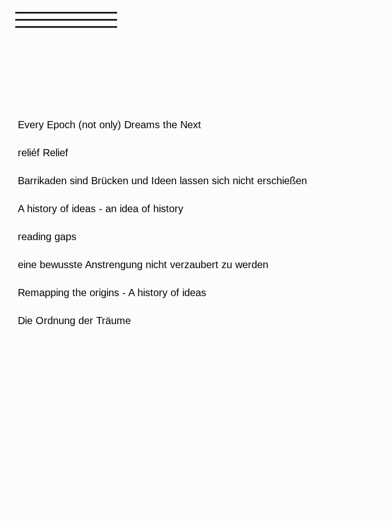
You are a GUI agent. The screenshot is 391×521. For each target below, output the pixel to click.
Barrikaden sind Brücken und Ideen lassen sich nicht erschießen (162, 180)
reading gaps (47, 236)
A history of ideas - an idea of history (100, 208)
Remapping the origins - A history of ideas (112, 292)
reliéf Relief (43, 152)
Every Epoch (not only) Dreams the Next (109, 124)
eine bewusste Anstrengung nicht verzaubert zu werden (143, 264)
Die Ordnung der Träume (74, 320)
